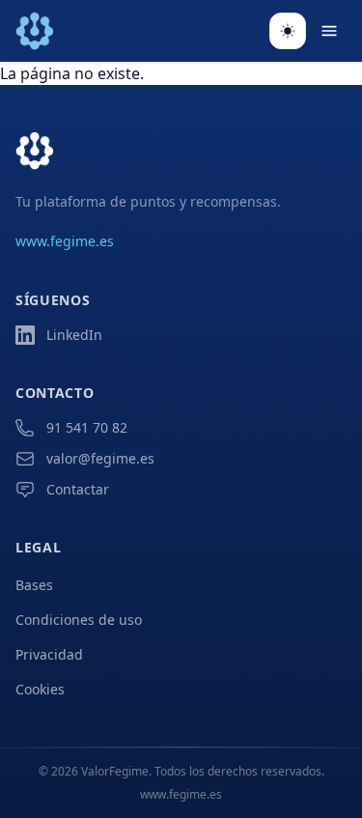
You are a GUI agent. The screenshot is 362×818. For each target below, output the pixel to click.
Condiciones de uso (78, 619)
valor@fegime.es (100, 458)
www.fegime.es (64, 241)
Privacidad (49, 654)
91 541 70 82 (86, 427)
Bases (34, 585)
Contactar (77, 489)
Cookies (40, 689)
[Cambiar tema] (287, 31)
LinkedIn (74, 334)
